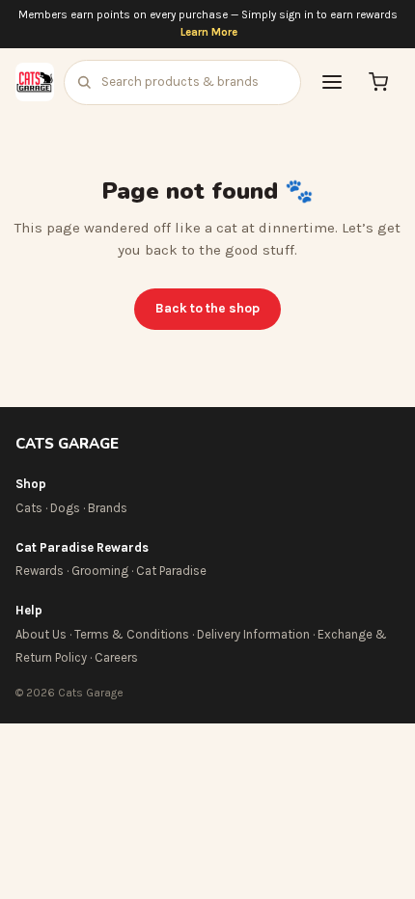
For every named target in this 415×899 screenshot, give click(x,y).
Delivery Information (253, 634)
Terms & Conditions (131, 634)
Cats (28, 508)
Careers (116, 657)
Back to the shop (207, 308)
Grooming (99, 570)
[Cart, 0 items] (378, 82)
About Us (41, 634)
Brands (107, 508)
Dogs (65, 508)
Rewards (39, 570)
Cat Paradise (171, 570)
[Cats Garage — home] (34, 82)
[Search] (84, 82)
